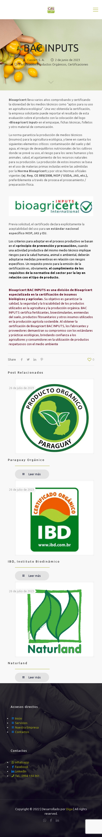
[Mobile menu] (96, 9)
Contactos (22, 732)
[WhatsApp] (44, 820)
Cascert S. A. (36, 59)
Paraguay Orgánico (26, 459)
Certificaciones (78, 64)
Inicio (18, 718)
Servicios (21, 722)
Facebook (21, 766)
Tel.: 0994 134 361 (27, 775)
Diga (69, 809)
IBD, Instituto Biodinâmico (34, 561)
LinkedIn (20, 771)
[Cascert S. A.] (51, 9)
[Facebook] (51, 820)
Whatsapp (22, 762)
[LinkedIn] (57, 820)
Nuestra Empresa (27, 727)
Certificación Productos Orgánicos (42, 64)
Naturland (18, 663)
